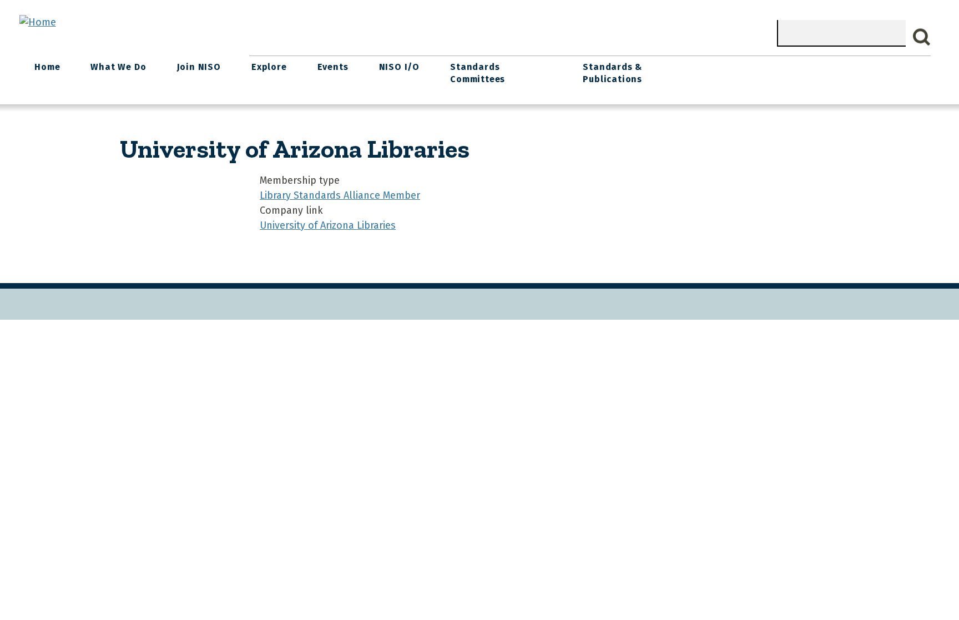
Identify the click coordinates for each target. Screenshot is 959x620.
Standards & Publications (612, 73)
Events (333, 67)
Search (922, 37)
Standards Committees (477, 73)
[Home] (37, 22)
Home (47, 67)
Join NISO (199, 67)
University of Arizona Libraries (328, 225)
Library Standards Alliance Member (340, 195)
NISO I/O (399, 67)
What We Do (118, 67)
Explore (269, 67)
